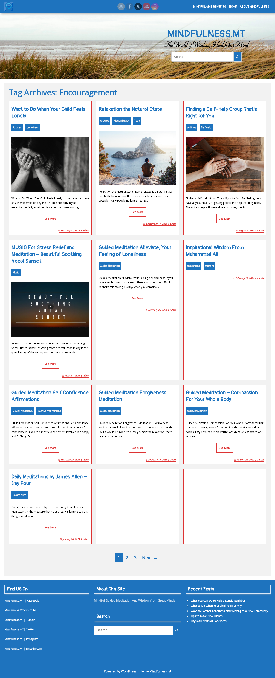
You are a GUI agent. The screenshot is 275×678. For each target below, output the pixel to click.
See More (50, 218)
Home (233, 7)
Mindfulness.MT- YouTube (20, 610)
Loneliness (33, 127)
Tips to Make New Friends (207, 616)
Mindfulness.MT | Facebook (21, 600)
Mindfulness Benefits (209, 7)
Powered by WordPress (120, 671)
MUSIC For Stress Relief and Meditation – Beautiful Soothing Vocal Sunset (46, 254)
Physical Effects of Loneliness (209, 621)
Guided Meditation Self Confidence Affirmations (50, 396)
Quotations (193, 265)
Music (16, 272)
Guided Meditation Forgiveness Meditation (132, 396)
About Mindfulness (254, 7)
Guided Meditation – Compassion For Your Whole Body (222, 396)
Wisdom (209, 265)
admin (86, 230)
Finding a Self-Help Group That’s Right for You (221, 112)
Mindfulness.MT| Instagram (21, 639)
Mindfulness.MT (206, 34)
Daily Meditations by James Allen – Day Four (49, 480)
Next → (150, 557)
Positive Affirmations (49, 411)
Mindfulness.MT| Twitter (19, 629)
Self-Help (206, 127)
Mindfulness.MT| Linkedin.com (23, 648)
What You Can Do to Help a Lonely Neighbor (218, 600)
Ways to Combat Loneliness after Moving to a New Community (229, 611)
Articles (17, 127)
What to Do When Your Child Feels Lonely (48, 112)
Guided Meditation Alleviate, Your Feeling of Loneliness (135, 251)
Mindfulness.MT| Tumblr (19, 620)
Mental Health (121, 120)
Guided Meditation (110, 265)
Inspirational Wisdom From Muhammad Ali (215, 251)
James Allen (19, 495)
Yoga (137, 120)
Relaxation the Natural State (130, 109)
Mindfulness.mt (160, 671)
